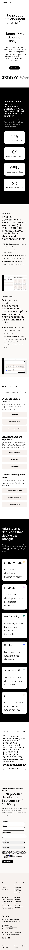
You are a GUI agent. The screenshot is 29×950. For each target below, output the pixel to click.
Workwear (13, 120)
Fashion (6, 120)
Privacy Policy (9, 855)
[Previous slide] (18, 731)
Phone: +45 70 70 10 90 (8, 929)
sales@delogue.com (11, 927)
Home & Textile (18, 122)
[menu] (26, 3)
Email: (4, 927)
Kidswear (13, 126)
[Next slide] (24, 731)
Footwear (7, 124)
